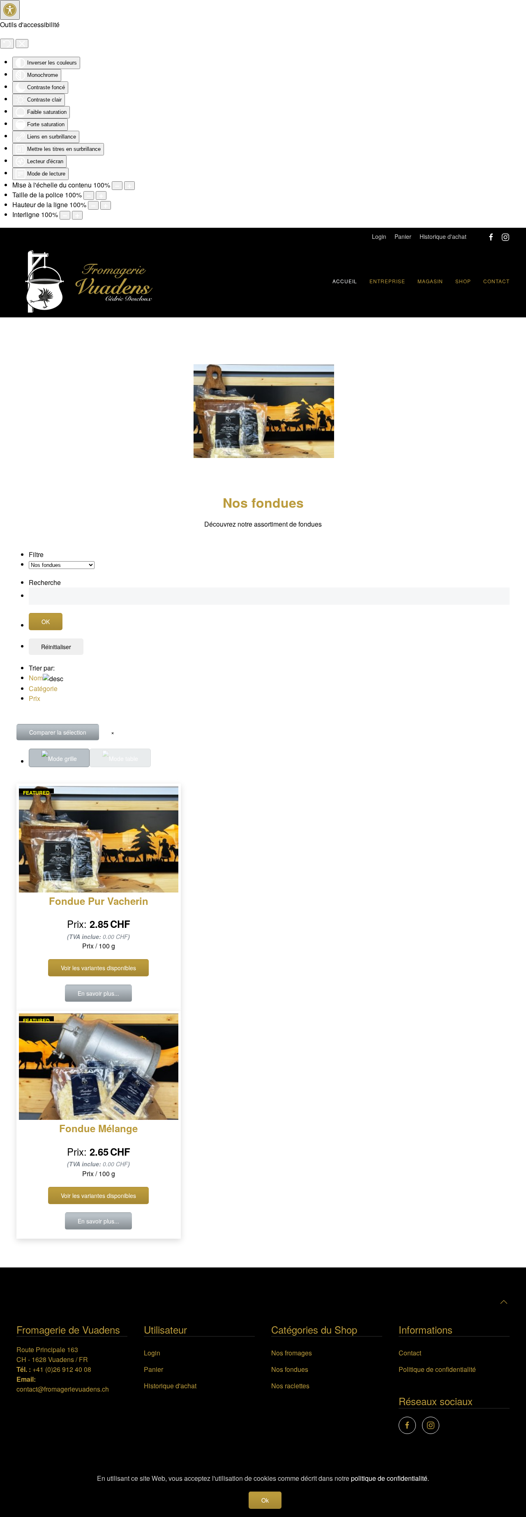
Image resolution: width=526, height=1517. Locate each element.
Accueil (344, 281)
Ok (265, 1500)
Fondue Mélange (98, 1128)
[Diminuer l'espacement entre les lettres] (65, 215)
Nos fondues (289, 1369)
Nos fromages (291, 1352)
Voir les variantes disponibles (98, 968)
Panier (402, 236)
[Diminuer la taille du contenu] (117, 185)
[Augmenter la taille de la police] (101, 195)
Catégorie (43, 688)
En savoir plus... (98, 993)
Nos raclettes (290, 1385)
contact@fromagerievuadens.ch (62, 1389)
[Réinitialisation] (7, 44)
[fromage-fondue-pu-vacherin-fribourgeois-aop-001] (264, 410)
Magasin (430, 281)
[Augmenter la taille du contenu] (129, 185)
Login (379, 236)
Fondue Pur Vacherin (98, 901)
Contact (496, 281)
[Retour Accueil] (88, 281)
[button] (504, 1302)
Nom (36, 677)
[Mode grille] (59, 758)
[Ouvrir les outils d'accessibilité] (10, 10)
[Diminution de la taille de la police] (88, 195)
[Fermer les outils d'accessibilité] (22, 43)
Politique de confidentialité (437, 1369)
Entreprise (387, 281)
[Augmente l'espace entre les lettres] (77, 215)
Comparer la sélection (57, 732)
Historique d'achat (443, 236)
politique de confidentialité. (390, 1478)
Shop (463, 281)
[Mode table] (120, 758)
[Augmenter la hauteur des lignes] (105, 205)
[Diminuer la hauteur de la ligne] (93, 205)
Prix (34, 698)
